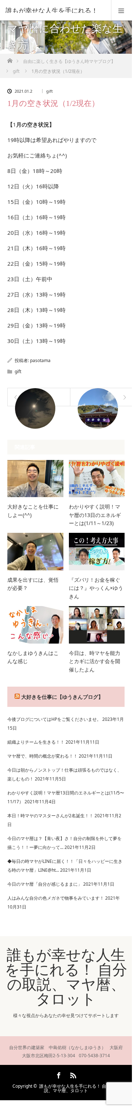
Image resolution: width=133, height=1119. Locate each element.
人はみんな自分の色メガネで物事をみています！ (55, 898)
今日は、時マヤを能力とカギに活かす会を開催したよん (94, 661)
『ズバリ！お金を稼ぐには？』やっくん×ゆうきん (96, 588)
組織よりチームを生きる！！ (35, 742)
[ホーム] (9, 58)
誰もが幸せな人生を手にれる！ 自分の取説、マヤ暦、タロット (66, 976)
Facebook (57, 1074)
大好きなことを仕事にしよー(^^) (33, 510)
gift (49, 91)
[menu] (121, 10)
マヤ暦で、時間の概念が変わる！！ (42, 756)
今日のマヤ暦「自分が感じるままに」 (44, 884)
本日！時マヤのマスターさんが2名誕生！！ (50, 815)
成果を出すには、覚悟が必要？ (33, 583)
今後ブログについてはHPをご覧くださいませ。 (54, 719)
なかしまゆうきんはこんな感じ (33, 657)
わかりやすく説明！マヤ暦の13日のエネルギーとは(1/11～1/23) (95, 515)
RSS (72, 1074)
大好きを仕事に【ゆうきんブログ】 (62, 696)
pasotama (40, 360)
